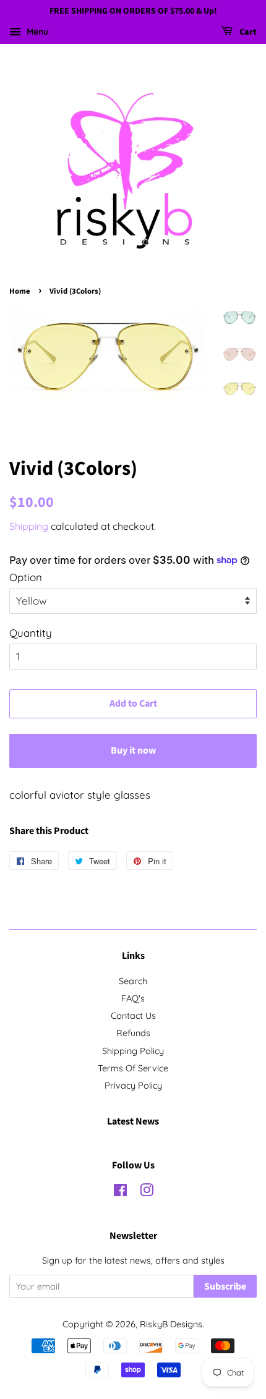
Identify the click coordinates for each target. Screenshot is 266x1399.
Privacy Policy (133, 1085)
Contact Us (133, 1015)
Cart (247, 32)
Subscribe (225, 1286)
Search (133, 981)
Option (25, 577)
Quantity (30, 632)
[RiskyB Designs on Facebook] (120, 1192)
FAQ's (133, 998)
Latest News (133, 1121)
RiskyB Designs (171, 1324)
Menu (36, 31)
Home (19, 291)
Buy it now (133, 750)
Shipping (28, 526)
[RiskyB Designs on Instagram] (146, 1192)
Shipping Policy (133, 1051)
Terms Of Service (133, 1068)
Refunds (133, 1033)
